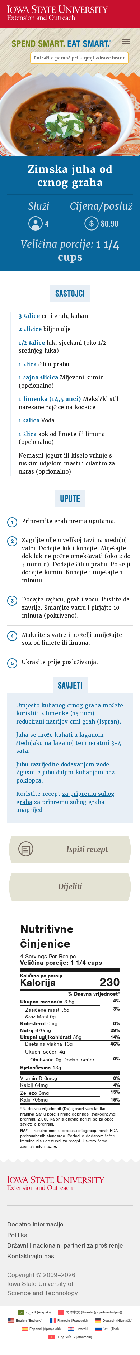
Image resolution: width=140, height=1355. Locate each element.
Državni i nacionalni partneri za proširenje (65, 1245)
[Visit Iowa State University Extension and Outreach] (70, 1183)
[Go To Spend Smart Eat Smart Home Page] (57, 13)
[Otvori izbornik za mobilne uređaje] (126, 41)
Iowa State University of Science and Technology (42, 1288)
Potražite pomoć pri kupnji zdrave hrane (79, 58)
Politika (17, 1235)
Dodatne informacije (35, 1224)
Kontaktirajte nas (30, 1256)
